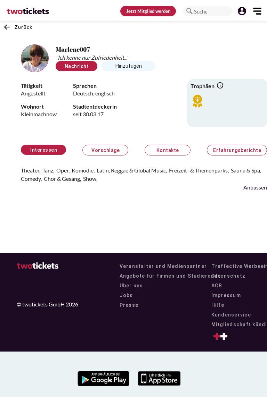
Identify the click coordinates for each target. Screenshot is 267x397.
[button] (189, 11)
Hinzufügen (128, 66)
